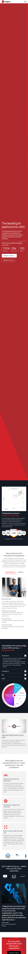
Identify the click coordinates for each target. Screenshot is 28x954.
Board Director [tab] (10, 572)
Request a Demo (9, 255)
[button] (25, 2)
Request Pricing (8, 260)
